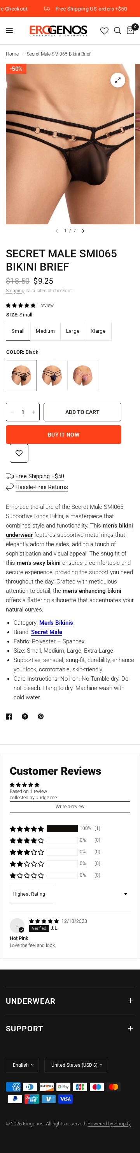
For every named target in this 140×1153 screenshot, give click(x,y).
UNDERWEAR (31, 1001)
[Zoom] (117, 80)
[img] (44, 921)
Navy (52, 375)
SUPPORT (24, 1028)
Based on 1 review (28, 791)
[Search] (117, 30)
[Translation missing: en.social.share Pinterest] (42, 716)
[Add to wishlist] (19, 453)
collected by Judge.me (33, 797)
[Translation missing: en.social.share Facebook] (10, 716)
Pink (82, 375)
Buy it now (63, 435)
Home (12, 54)
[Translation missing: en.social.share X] (26, 716)
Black (21, 375)
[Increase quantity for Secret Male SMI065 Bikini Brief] (33, 412)
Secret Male (46, 632)
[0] (129, 30)
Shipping (15, 290)
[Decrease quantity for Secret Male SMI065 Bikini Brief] (12, 412)
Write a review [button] (70, 806)
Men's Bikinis (56, 622)
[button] (21, 305)
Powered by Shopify (109, 1124)
